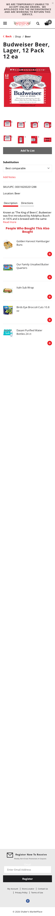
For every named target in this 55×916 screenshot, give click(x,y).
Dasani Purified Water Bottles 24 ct (29, 332)
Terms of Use (37, 892)
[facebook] (27, 901)
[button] (7, 123)
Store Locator (28, 888)
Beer (28, 36)
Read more (9, 222)
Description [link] (10, 203)
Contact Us (43, 888)
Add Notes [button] (9, 177)
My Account (12, 888)
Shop (18, 36)
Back (8, 36)
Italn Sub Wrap (25, 287)
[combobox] (27, 168)
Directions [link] (27, 203)
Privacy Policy (21, 892)
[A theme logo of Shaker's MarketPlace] (22, 23)
